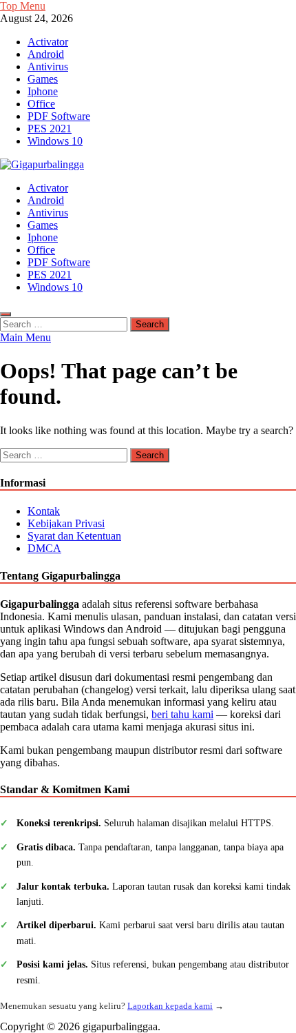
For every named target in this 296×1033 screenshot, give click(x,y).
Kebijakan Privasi (66, 523)
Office (41, 104)
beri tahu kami (182, 714)
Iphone (43, 91)
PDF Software (59, 116)
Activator (48, 42)
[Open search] (5, 314)
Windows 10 (55, 141)
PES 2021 (50, 128)
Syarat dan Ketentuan (74, 536)
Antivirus (48, 66)
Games (43, 79)
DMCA (44, 548)
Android (46, 54)
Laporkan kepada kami (170, 1006)
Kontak (44, 511)
